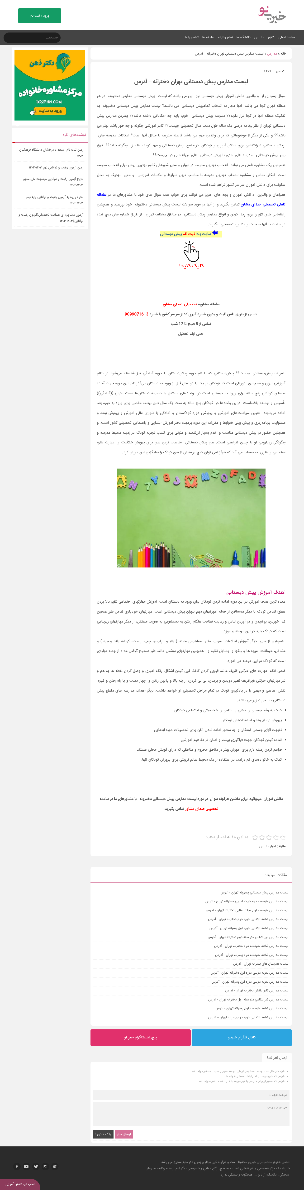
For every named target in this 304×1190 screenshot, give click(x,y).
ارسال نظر (124, 1134)
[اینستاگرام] (45, 1166)
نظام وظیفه (225, 37)
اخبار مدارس (267, 846)
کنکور (271, 37)
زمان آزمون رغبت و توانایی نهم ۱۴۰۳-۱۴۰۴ (56, 168)
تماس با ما (192, 37)
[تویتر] (36, 1166)
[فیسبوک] (17, 1166)
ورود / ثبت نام (39, 16)
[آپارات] (55, 1166)
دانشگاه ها (244, 37)
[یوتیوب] (26, 1166)
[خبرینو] (272, 26)
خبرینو (252, 1162)
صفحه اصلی (286, 37)
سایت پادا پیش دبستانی (185, 234)
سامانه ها (208, 37)
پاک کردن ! (103, 1134)
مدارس (259, 37)
